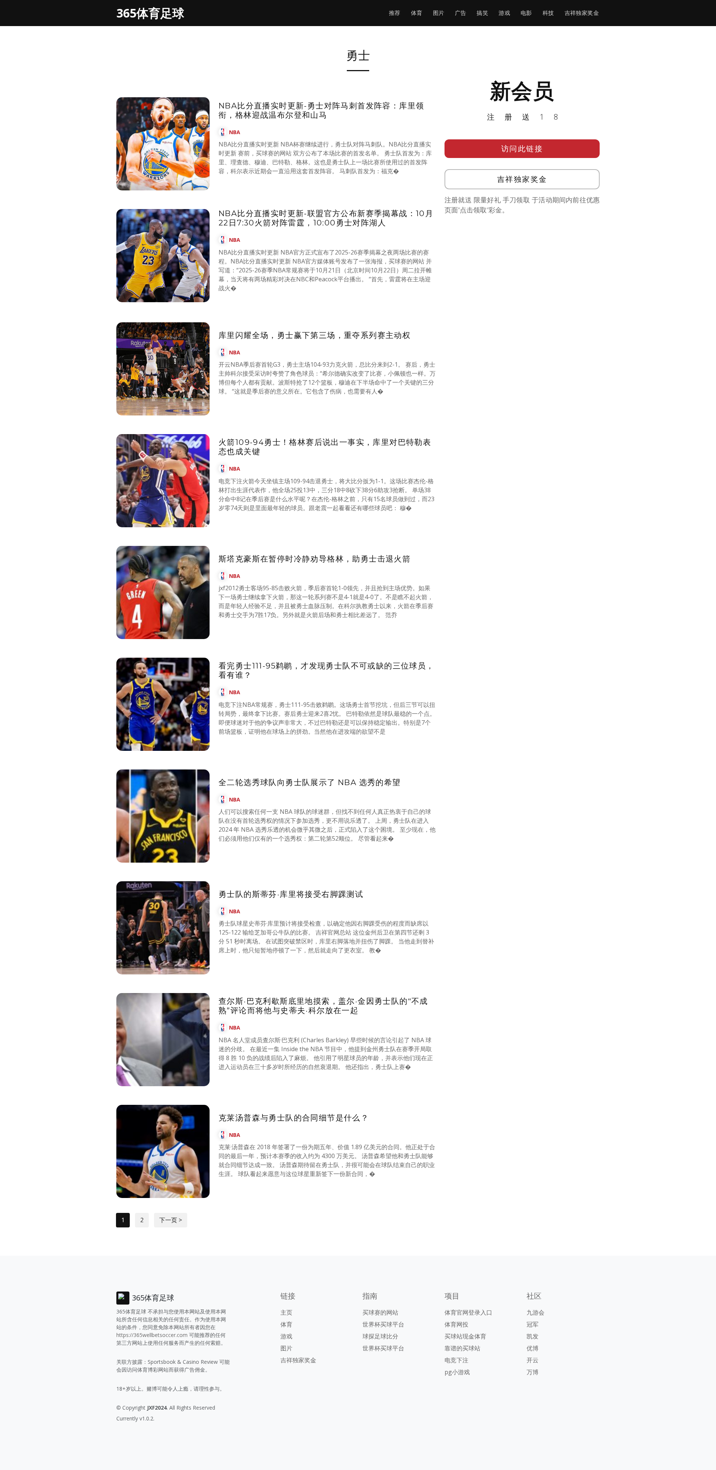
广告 (461, 12)
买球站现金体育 (465, 1336)
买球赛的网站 (380, 1312)
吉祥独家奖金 (582, 12)
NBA (234, 132)
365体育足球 (150, 13)
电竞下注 (456, 1360)
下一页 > (170, 1220)
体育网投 (456, 1324)
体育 (417, 12)
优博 (532, 1348)
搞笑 (482, 12)
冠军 (532, 1324)
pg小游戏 (457, 1372)
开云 (532, 1360)
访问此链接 (522, 148)
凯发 (532, 1336)
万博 (532, 1372)
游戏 (504, 12)
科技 (548, 12)
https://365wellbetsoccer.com (152, 1334)
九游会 (535, 1312)
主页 (286, 1312)
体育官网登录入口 (468, 1312)
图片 (439, 12)
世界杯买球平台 (383, 1324)
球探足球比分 (380, 1336)
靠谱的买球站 (462, 1348)
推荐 (395, 12)
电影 (526, 12)
